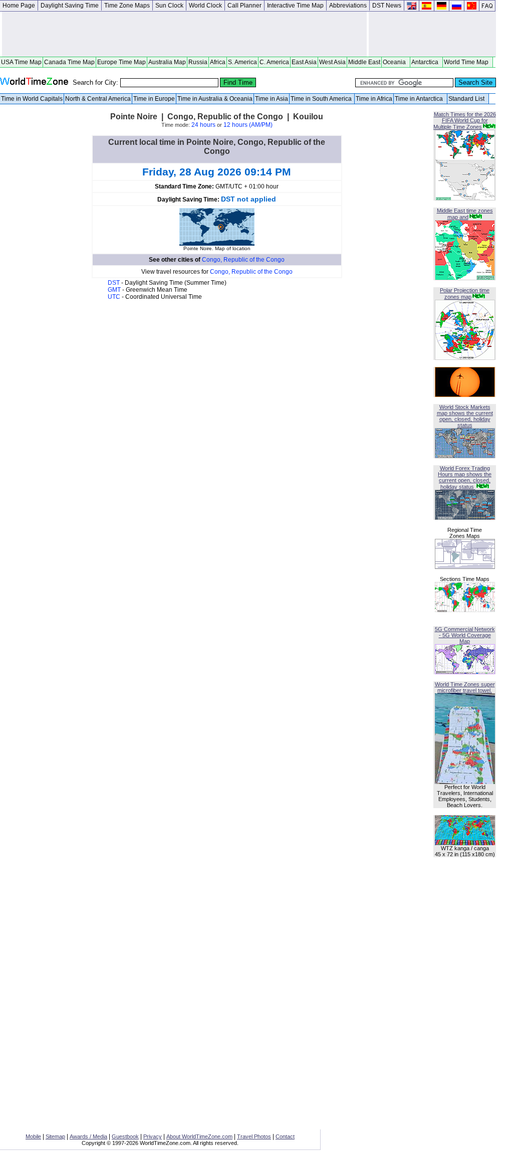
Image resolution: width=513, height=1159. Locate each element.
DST (114, 282)
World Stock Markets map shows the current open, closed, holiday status (465, 416)
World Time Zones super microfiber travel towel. (465, 687)
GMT (115, 289)
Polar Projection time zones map (464, 293)
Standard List (467, 98)
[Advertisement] (184, 34)
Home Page (19, 5)
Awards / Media (88, 1136)
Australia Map (167, 62)
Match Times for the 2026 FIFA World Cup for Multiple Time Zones (464, 120)
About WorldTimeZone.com (199, 1136)
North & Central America (98, 98)
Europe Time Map (121, 62)
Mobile (33, 1136)
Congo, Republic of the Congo (243, 259)
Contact (285, 1136)
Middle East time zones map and (465, 214)
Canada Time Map (69, 62)
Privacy (152, 1136)
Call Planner (244, 5)
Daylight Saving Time (70, 5)
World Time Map (467, 62)
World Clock (205, 5)
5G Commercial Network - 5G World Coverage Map (465, 635)
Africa (217, 62)
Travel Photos (254, 1136)
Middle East (364, 62)
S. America (242, 62)
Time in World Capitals (32, 98)
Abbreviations (348, 5)
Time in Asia (271, 98)
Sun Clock (169, 5)
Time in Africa (374, 98)
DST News (386, 5)
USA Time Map (21, 62)
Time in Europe (154, 98)
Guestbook (125, 1136)
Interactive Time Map (295, 5)
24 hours (203, 124)
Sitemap (55, 1136)
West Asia (332, 62)
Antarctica (426, 62)
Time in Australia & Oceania (214, 98)
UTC (115, 296)
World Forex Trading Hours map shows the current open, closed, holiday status (464, 477)
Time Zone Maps (127, 5)
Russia (197, 62)
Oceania (396, 62)
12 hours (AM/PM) (248, 124)
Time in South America (322, 98)
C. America (274, 62)
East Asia (304, 62)
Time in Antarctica (420, 98)
